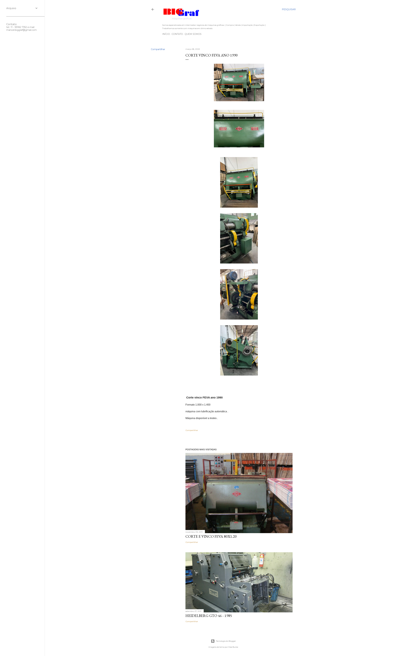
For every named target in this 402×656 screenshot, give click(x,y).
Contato (177, 34)
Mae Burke (233, 647)
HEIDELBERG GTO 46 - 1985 (208, 615)
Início (166, 34)
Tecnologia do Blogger (226, 641)
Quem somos (193, 34)
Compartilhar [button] (158, 49)
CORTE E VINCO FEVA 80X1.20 (211, 536)
